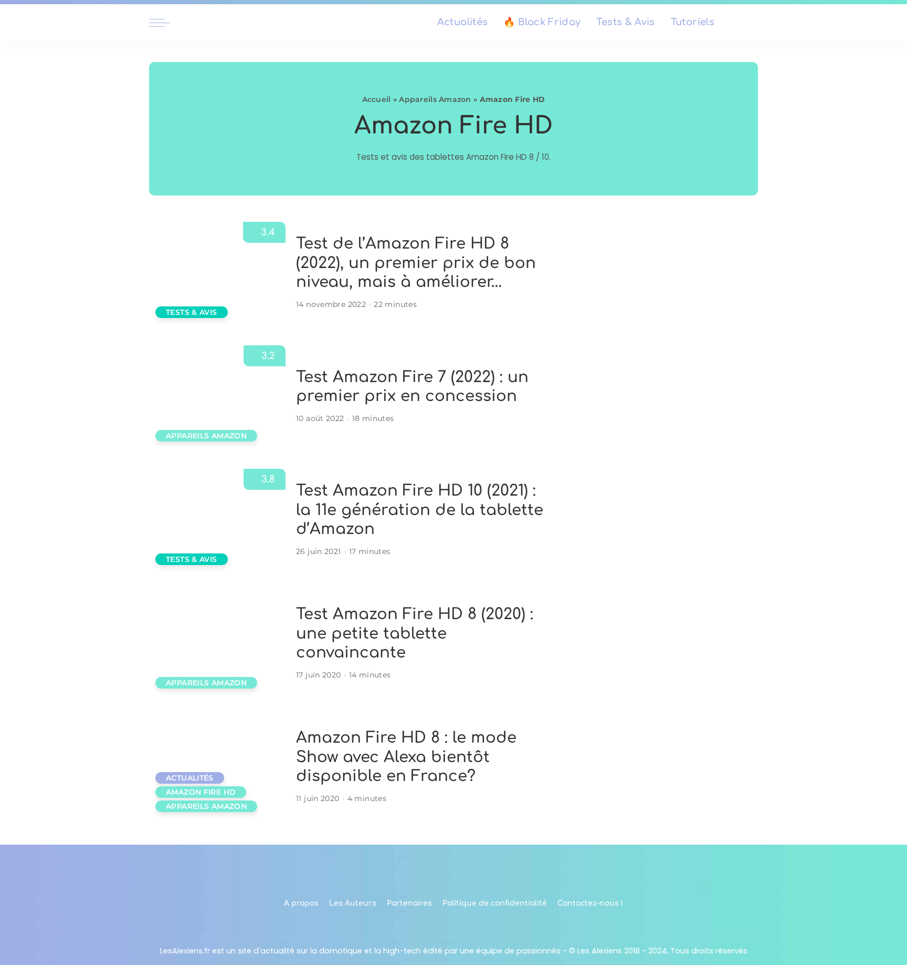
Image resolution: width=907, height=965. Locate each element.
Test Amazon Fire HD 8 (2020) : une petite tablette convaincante (414, 633)
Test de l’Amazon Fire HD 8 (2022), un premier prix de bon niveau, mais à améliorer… (416, 263)
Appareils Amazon (435, 99)
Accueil (376, 99)
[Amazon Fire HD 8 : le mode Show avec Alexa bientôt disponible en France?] (217, 767)
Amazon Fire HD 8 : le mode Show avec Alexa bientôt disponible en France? (406, 757)
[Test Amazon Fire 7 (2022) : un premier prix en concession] (217, 396)
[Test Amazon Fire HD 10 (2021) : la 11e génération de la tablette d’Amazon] (217, 520)
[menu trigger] (165, 22)
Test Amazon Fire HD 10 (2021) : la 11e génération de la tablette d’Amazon (419, 510)
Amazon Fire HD (201, 792)
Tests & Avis (191, 312)
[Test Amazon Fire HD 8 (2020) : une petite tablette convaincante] (217, 643)
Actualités (190, 778)
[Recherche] (751, 22)
